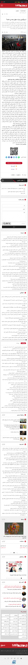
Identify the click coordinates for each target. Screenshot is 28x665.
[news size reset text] (4, 32)
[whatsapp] (19, 157)
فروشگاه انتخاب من (14, 624)
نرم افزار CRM (6, 621)
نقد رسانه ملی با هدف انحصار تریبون (12, 546)
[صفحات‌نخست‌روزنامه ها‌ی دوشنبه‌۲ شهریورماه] (14, 566)
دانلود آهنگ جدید (23, 621)
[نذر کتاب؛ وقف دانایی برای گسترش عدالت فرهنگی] (24, 606)
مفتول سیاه (24, 631)
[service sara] (22, 2)
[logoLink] (21, 5)
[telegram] (16, 157)
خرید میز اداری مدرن (14, 634)
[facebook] (11, 157)
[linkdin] (9, 157)
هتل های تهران (6, 624)
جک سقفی (24, 634)
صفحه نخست (23, 11)
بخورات (8, 618)
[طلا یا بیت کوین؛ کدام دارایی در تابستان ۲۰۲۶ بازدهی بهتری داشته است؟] (22, 438)
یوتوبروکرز (16, 615)
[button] (17, 553)
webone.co (24, 624)
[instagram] (9, 659)
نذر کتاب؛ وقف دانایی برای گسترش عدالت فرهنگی (13, 606)
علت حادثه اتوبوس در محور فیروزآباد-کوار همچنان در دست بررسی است (13, 189)
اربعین (18, 175)
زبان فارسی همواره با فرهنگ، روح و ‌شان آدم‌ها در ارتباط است (11, 593)
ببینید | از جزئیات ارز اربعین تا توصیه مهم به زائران (16, 191)
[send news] (4, 14)
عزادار (13, 175)
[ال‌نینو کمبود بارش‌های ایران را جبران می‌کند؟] (24, 587)
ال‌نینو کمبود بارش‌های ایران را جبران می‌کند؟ (14, 589)
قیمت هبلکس (6, 631)
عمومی (17, 11)
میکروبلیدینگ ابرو (15, 628)
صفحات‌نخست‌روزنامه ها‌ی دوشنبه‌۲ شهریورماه (18, 575)
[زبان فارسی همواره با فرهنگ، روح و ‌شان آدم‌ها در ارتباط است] (24, 594)
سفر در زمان (23, 193)
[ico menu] (2, 5)
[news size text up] (2, 32)
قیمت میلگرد (7, 634)
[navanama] (25, 2)
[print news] (2, 14)
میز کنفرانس (24, 637)
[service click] (16, 2)
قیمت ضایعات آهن (6, 628)
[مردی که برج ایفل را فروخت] (22, 433)
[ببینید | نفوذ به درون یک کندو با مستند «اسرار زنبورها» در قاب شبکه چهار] (14, 529)
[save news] (6, 14)
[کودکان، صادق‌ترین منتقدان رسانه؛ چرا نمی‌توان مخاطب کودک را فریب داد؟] (22, 421)
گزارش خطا (13, 166)
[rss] (6, 659)
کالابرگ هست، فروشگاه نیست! (14, 428)
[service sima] (19, 2)
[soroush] (6, 157)
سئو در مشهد (15, 621)
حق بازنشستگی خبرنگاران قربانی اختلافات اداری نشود (12, 601)
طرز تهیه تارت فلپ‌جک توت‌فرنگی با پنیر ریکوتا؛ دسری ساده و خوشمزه (13, 339)
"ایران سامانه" (19, 655)
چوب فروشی (24, 615)
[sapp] (22, 659)
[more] (3, 415)
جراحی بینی (7, 615)
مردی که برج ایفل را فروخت (15, 432)
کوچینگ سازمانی (15, 631)
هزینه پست (15, 618)
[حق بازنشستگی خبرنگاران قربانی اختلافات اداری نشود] (24, 599)
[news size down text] (7, 32)
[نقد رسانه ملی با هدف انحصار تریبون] (22, 547)
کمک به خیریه (23, 628)
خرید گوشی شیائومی (22, 618)
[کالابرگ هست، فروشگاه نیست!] (22, 427)
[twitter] (14, 157)
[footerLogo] (18, 645)
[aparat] (18, 659)
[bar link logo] (3, 2)
